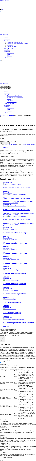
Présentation (7, 39)
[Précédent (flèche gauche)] (0, 460)
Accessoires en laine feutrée (14, 42)
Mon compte (10, 53)
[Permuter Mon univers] (29, 94)
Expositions (7, 50)
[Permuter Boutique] (29, 106)
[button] (9, 51)
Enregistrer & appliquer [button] (6, 457)
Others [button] (2, 451)
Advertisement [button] (4, 443)
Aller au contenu (4, 0)
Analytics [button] (2, 435)
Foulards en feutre (9, 115)
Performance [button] (3, 427)
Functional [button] (3, 420)
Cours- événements (9, 48)
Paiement (9, 56)
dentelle (24, 144)
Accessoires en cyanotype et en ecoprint (17, 43)
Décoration (10, 45)
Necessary (4, 363)
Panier (8, 54)
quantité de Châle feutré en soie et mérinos (11, 141)
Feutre (28, 144)
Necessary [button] (2, 361)
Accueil (6, 37)
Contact (6, 57)
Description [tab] (6, 147)
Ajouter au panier (5, 143)
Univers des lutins (11, 46)
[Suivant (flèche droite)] (2, 460)
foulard (33, 144)
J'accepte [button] (17, 335)
